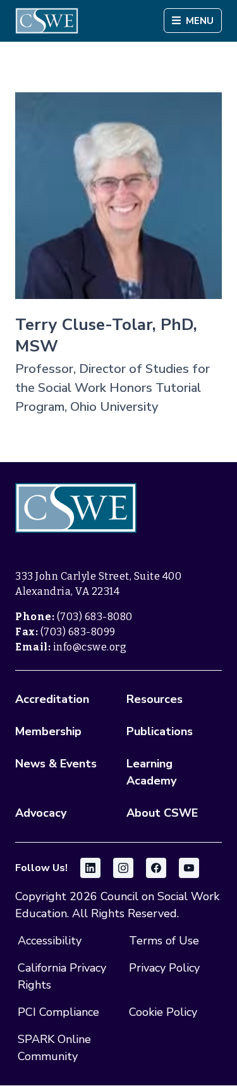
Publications (159, 731)
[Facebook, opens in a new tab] (156, 868)
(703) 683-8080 (95, 617)
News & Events (56, 763)
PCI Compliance (58, 1012)
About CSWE (162, 813)
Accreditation (52, 699)
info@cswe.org (90, 647)
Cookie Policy (163, 1012)
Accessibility (50, 940)
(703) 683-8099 (78, 632)
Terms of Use (164, 940)
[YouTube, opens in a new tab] (189, 868)
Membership (48, 731)
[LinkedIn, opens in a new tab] (90, 868)
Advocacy (40, 813)
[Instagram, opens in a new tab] (123, 868)
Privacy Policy (164, 967)
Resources (154, 699)
